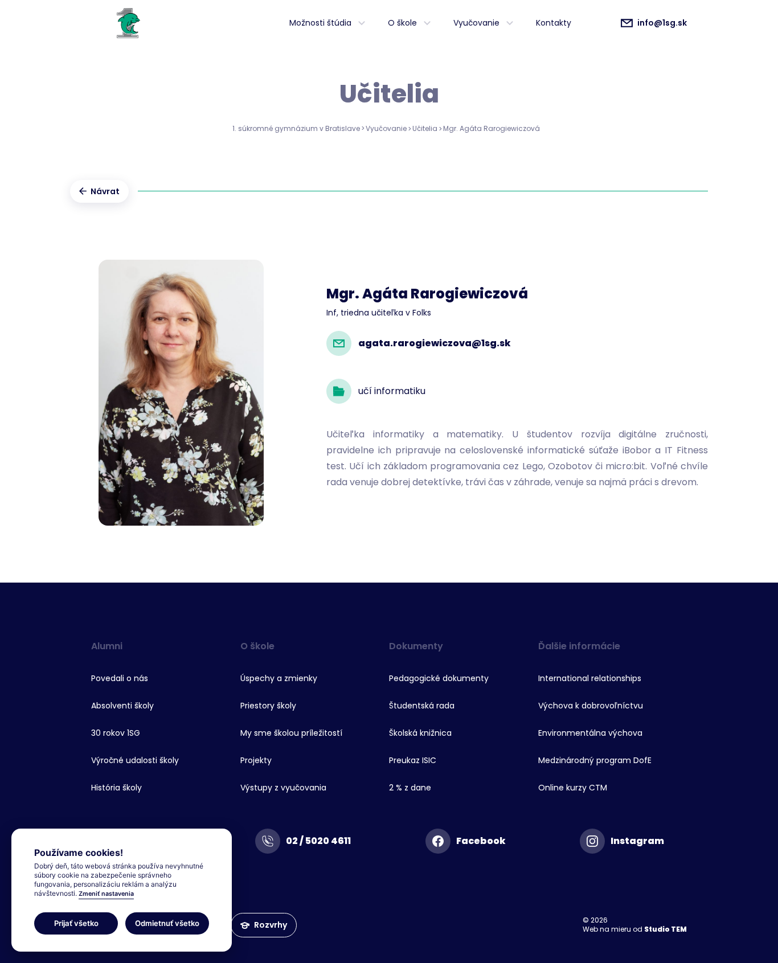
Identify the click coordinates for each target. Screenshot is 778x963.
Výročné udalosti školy (135, 760)
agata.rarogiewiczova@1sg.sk (434, 343)
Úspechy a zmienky (278, 678)
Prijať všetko (76, 922)
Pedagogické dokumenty (439, 678)
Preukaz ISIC (412, 760)
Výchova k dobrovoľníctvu (590, 705)
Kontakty (553, 22)
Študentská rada (421, 705)
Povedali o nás (119, 678)
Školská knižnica (420, 733)
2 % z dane (410, 787)
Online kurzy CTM (572, 787)
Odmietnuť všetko (167, 922)
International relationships (589, 678)
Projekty (256, 760)
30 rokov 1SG (115, 733)
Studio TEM (665, 929)
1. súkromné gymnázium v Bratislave (296, 128)
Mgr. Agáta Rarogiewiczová (491, 128)
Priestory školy (268, 705)
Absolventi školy (122, 705)
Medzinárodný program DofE (595, 760)
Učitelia (424, 128)
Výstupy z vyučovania (283, 787)
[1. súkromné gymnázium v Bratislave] (128, 23)
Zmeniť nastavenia (106, 894)
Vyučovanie (386, 128)
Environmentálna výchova (590, 733)
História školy (116, 787)
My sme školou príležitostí (291, 733)
